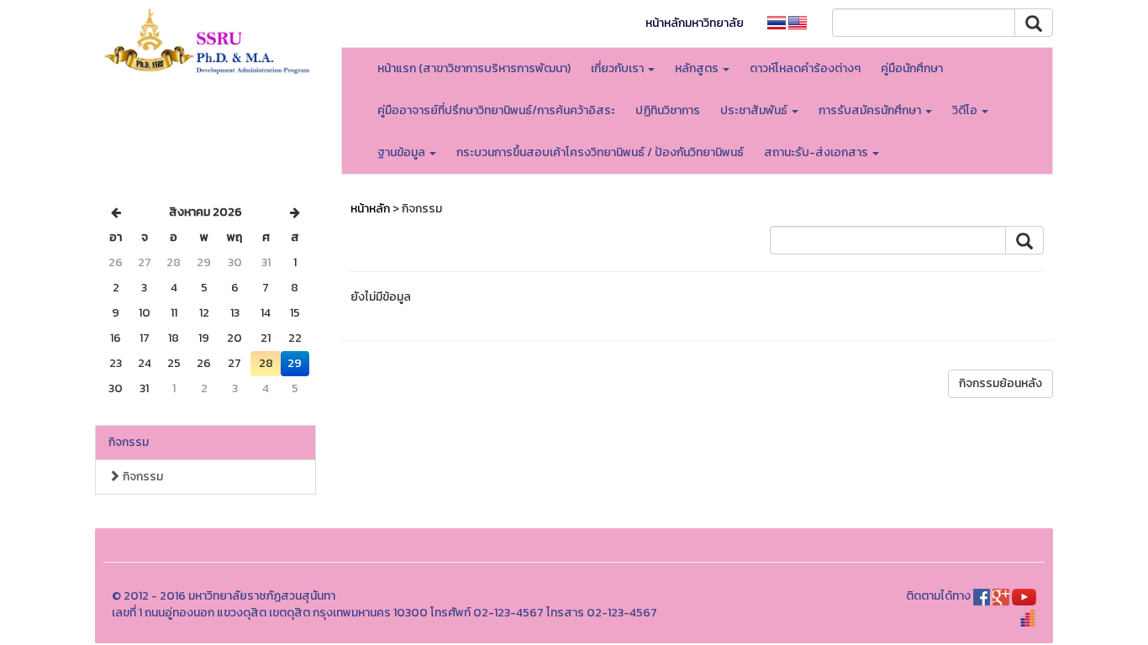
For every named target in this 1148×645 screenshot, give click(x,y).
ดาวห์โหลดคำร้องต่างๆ (805, 68)
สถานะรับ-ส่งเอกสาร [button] (817, 152)
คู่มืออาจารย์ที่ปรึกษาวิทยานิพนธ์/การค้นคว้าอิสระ (496, 110)
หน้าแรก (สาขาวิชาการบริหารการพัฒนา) (474, 68)
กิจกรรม (128, 442)
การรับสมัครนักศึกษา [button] (871, 110)
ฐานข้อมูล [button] (402, 152)
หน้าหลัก (370, 209)
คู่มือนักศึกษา (912, 68)
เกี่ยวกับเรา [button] (618, 68)
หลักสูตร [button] (698, 68)
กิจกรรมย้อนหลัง (1000, 383)
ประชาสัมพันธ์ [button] (755, 110)
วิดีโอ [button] (966, 110)
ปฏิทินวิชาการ (667, 110)
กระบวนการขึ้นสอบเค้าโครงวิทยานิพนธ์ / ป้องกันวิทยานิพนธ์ (600, 152)
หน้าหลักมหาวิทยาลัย (694, 23)
